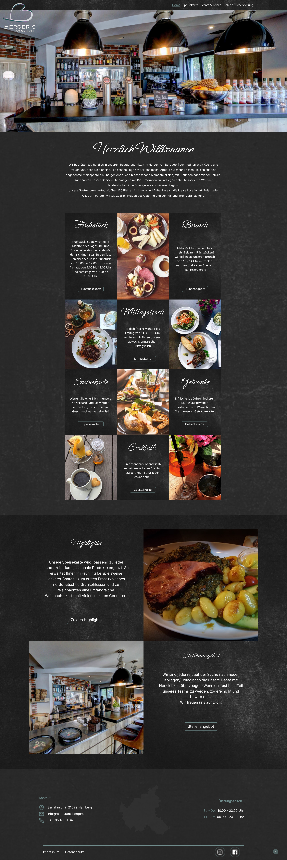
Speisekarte (190, 5)
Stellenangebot (201, 726)
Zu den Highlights (86, 620)
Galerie (228, 5)
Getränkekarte (194, 424)
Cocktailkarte (143, 489)
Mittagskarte (142, 358)
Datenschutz (74, 852)
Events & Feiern (210, 5)
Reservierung (244, 5)
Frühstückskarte (91, 289)
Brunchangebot (194, 289)
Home (176, 5)
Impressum (51, 852)
